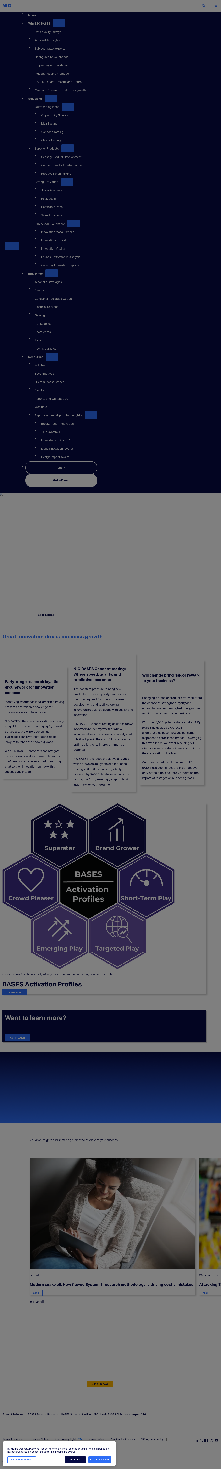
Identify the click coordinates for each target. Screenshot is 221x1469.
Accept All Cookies (99, 1459)
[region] (59, 1453)
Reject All (75, 1459)
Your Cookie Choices (20, 1459)
